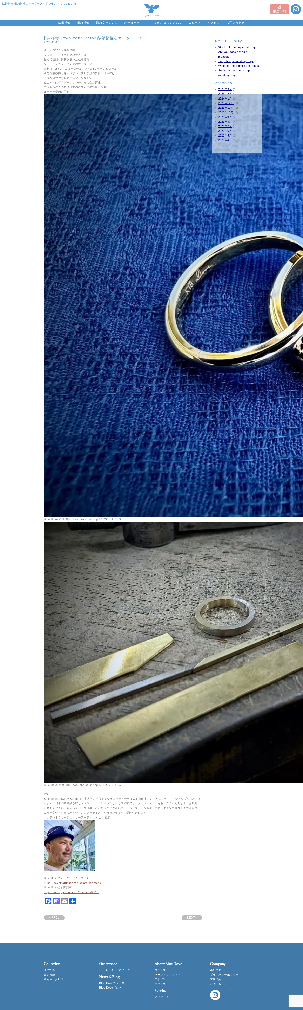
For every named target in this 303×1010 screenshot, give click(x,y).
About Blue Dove (167, 22)
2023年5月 (225, 135)
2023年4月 (225, 140)
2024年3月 (225, 89)
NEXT (191, 917)
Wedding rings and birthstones (238, 65)
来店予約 (215, 979)
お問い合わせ (235, 22)
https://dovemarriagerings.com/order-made (72, 882)
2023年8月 (225, 121)
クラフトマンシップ (167, 974)
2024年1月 (225, 98)
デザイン (160, 979)
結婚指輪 (64, 22)
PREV (54, 917)
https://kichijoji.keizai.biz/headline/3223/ (71, 892)
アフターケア (163, 996)
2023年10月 (226, 112)
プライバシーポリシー (224, 974)
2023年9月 (225, 117)
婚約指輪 (83, 22)
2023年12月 (226, 103)
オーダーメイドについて (114, 970)
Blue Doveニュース (111, 983)
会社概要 (215, 970)
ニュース (194, 22)
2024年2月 (225, 93)
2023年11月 (226, 107)
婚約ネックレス (107, 22)
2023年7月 (225, 126)
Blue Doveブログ (110, 987)
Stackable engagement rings (237, 47)
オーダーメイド (135, 22)
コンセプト (162, 970)
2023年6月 (225, 130)
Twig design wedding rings (236, 61)
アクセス (213, 22)
